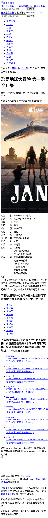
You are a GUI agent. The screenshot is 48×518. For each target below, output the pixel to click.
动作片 (9, 24)
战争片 (9, 44)
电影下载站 (25, 476)
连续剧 (9, 53)
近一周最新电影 (37, 6)
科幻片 (9, 34)
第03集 (9, 311)
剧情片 (9, 37)
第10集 (9, 334)
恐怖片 (9, 47)
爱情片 (9, 31)
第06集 (9, 321)
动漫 (8, 57)
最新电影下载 (7, 13)
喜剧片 (9, 28)
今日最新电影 (7, 6)
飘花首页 (10, 21)
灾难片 (9, 50)
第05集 (9, 318)
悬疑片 (9, 40)
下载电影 (5, 488)
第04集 (9, 314)
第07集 (9, 324)
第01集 (9, 305)
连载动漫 (10, 63)
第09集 (9, 330)
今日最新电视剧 (21, 6)
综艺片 (9, 60)
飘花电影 (16, 68)
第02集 (9, 308)
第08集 (9, 327)
